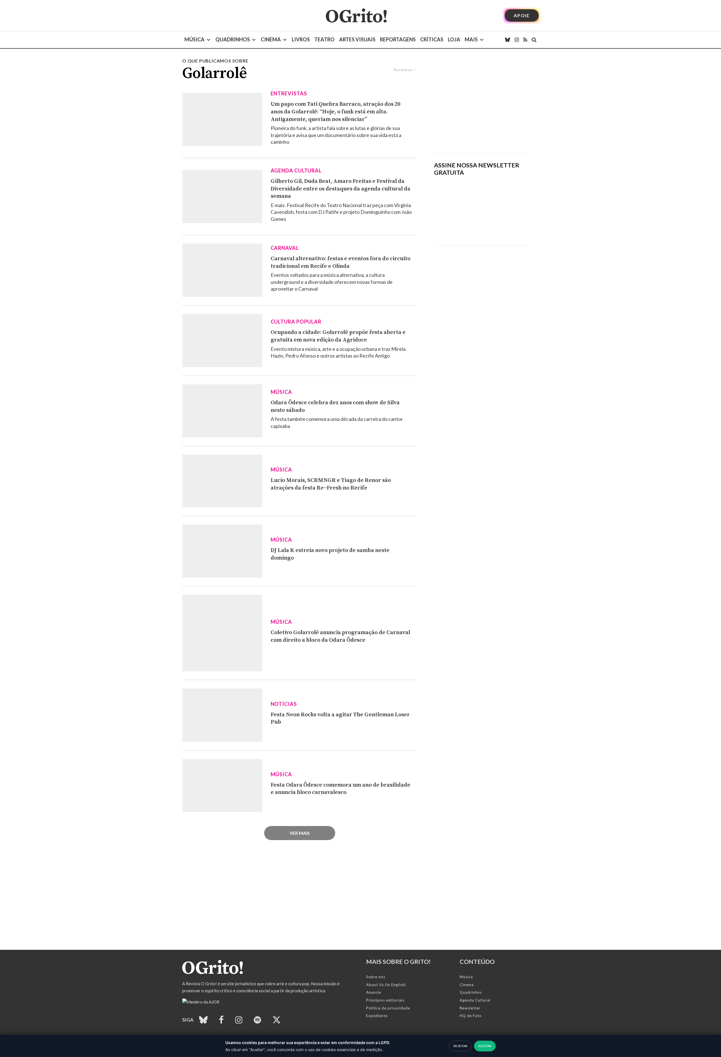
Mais (471, 39)
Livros (301, 39)
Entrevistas (289, 93)
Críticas (431, 39)
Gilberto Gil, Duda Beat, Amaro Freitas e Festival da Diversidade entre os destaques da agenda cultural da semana (340, 189)
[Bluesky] (507, 39)
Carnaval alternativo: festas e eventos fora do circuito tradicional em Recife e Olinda (340, 262)
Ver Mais (300, 833)
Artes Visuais (357, 39)
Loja (454, 39)
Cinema (271, 39)
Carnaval (285, 248)
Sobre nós (375, 977)
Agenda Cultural (296, 170)
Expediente (377, 1015)
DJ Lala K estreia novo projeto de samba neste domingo (330, 554)
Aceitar (484, 1046)
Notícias (284, 704)
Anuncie (373, 992)
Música (194, 39)
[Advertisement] (482, 105)
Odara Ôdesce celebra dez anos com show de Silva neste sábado (335, 406)
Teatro (324, 39)
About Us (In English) (386, 984)
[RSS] (525, 39)
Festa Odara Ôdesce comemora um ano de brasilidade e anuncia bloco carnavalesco (340, 789)
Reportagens (398, 39)
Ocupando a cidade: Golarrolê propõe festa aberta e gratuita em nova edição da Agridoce (338, 336)
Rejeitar (460, 1046)
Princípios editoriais (385, 1000)
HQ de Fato (471, 1015)
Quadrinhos (232, 39)
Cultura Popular (296, 321)
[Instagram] (516, 39)
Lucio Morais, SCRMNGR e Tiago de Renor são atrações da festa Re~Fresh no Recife (331, 484)
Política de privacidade (388, 1008)
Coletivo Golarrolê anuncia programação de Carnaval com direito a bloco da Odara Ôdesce (340, 636)
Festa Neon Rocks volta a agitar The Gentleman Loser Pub (340, 718)
